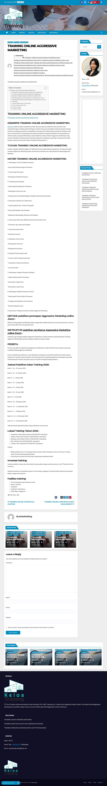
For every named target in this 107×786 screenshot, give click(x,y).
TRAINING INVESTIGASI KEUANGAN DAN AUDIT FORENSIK (89, 205)
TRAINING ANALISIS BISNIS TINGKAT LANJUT (64, 539)
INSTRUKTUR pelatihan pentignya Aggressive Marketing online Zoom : (29, 99)
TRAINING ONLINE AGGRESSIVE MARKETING (22, 90)
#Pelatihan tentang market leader (23, 63)
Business (10, 42)
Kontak (31, 32)
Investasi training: (16, 107)
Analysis (34, 652)
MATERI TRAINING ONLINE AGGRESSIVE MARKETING (26, 96)
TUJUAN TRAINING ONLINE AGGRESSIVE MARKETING (26, 94)
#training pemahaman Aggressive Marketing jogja (28, 68)
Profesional (20, 532)
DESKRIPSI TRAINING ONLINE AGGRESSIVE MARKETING (27, 92)
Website (8, 617)
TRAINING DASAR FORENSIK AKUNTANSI (15, 657)
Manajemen (34, 532)
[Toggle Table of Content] (45, 88)
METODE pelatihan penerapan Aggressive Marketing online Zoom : (28, 97)
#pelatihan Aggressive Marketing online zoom (55, 60)
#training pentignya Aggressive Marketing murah (59, 75)
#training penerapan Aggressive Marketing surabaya (29, 73)
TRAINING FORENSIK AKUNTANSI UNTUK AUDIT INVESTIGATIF (90, 197)
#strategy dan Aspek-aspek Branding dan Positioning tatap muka (53, 63)
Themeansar (34, 782)
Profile (22, 32)
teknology (59, 652)
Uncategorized (24, 42)
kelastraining (19, 55)
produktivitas (60, 532)
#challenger (27, 57)
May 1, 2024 (61, 660)
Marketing (16, 42)
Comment (9, 562)
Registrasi (42, 32)
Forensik (10, 650)
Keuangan (16, 650)
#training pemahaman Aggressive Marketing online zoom (30, 70)
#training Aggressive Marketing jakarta (25, 65)
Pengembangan (11, 532)
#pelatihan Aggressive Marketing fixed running (27, 60)
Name (8, 597)
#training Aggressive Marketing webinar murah (51, 65)
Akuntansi (59, 650)
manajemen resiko (12, 652)
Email (8, 607)
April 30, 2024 (87, 660)
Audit (39, 652)
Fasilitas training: (17, 109)
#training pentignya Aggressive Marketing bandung (29, 75)
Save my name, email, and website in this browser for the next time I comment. (31, 627)
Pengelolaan (42, 532)
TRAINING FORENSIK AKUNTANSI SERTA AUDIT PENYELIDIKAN (90, 189)
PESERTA (14, 101)
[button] (101, 32)
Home (13, 32)
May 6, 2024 (12, 660)
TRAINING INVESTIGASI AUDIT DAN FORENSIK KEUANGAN (89, 181)
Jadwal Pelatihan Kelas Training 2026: (21, 103)
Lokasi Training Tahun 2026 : (19, 105)
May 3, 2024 (36, 660)
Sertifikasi (53, 32)
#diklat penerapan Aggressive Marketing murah (46, 57)
